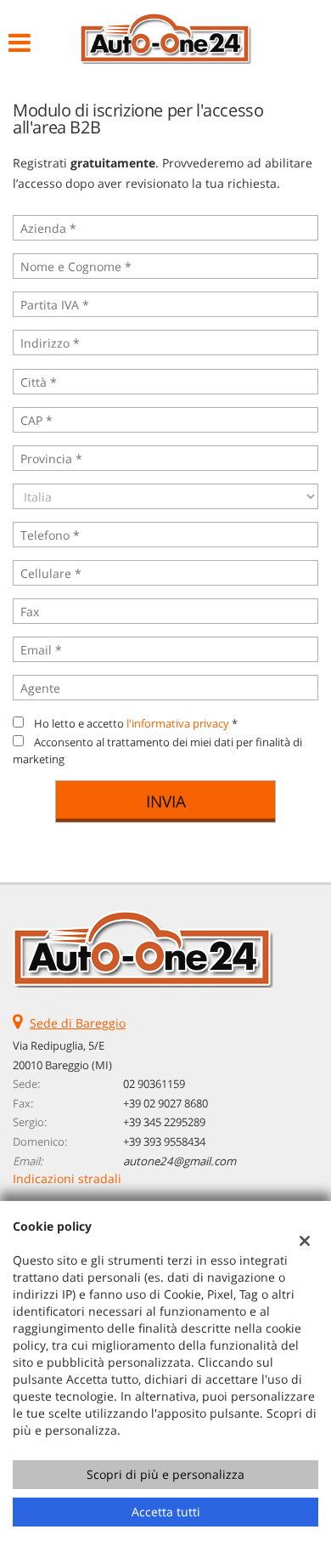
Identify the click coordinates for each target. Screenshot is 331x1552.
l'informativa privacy (177, 723)
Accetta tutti (166, 1512)
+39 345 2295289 (164, 1122)
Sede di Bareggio (78, 1023)
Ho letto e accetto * (136, 723)
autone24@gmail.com (179, 1161)
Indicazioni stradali (67, 1178)
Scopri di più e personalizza (165, 1474)
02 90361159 (154, 1083)
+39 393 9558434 (164, 1141)
